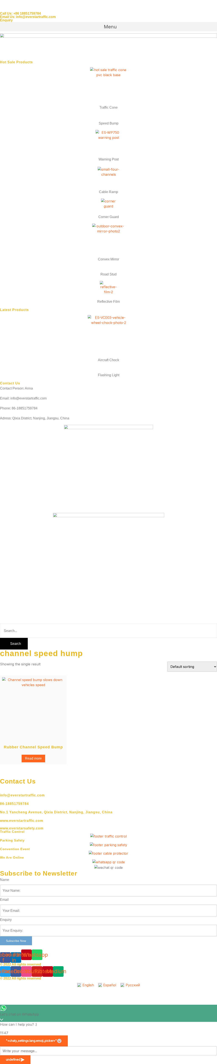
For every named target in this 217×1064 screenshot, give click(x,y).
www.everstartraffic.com (21, 820)
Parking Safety (12, 840)
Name (4, 880)
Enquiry (6, 20)
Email (4, 899)
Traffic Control (12, 831)
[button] (108, 26)
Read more (33, 758)
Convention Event (15, 849)
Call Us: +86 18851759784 (20, 13)
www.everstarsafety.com (21, 828)
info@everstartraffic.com (22, 795)
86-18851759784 (14, 804)
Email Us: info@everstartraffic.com (28, 17)
